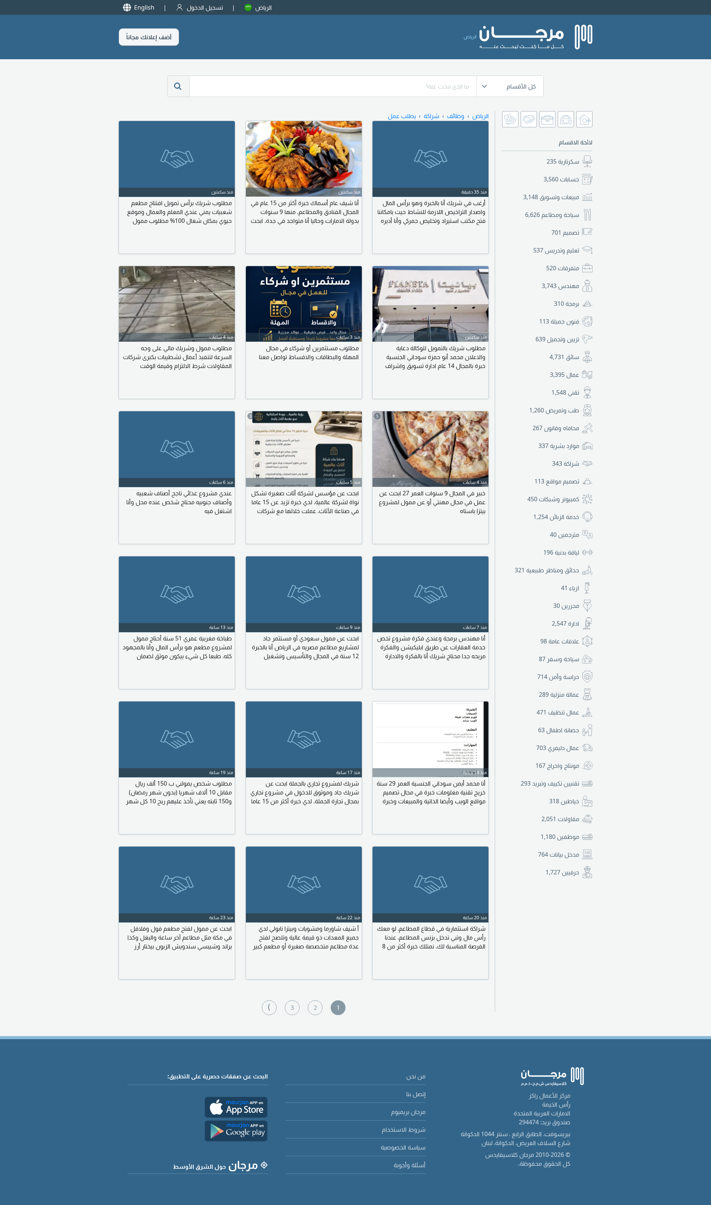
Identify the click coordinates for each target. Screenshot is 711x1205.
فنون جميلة (559, 321)
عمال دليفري (557, 748)
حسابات (561, 179)
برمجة (566, 303)
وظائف (455, 116)
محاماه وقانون (556, 428)
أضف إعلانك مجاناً (148, 37)
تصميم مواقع (556, 481)
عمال (564, 375)
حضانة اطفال (558, 730)
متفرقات (562, 268)
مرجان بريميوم (408, 1112)
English (144, 7)
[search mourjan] (178, 86)
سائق (564, 357)
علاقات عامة (559, 641)
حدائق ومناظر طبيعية (547, 570)
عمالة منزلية (559, 694)
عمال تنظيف (558, 712)
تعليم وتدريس (556, 250)
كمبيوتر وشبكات (553, 499)
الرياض (263, 7)
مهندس (560, 286)
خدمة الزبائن (556, 517)
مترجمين (564, 534)
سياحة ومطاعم (552, 215)
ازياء (570, 588)
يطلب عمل (402, 116)
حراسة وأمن (558, 677)
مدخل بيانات (558, 854)
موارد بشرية (558, 446)
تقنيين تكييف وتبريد (550, 783)
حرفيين (562, 872)
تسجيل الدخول (205, 7)
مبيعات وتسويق (551, 197)
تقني (565, 392)
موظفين (560, 837)
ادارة (565, 623)
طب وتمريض (554, 410)
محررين (566, 606)
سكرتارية (563, 161)
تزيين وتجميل (557, 339)
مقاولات (560, 819)
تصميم (565, 232)
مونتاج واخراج (557, 766)
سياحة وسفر (559, 659)
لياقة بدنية (561, 552)
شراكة (565, 463)
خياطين (564, 801)
